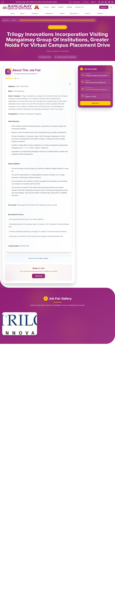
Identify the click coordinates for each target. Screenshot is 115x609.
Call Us (86, 2)
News (53, 7)
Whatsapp (77, 2)
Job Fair (69, 7)
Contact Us (79, 7)
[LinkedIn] (106, 2)
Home (7, 20)
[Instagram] (109, 2)
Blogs (46, 7)
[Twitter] (102, 2)
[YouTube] (112, 2)
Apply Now (104, 7)
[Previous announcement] (2, 2)
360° (94, 2)
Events (61, 7)
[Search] (111, 7)
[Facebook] (99, 2)
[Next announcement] (70, 2)
